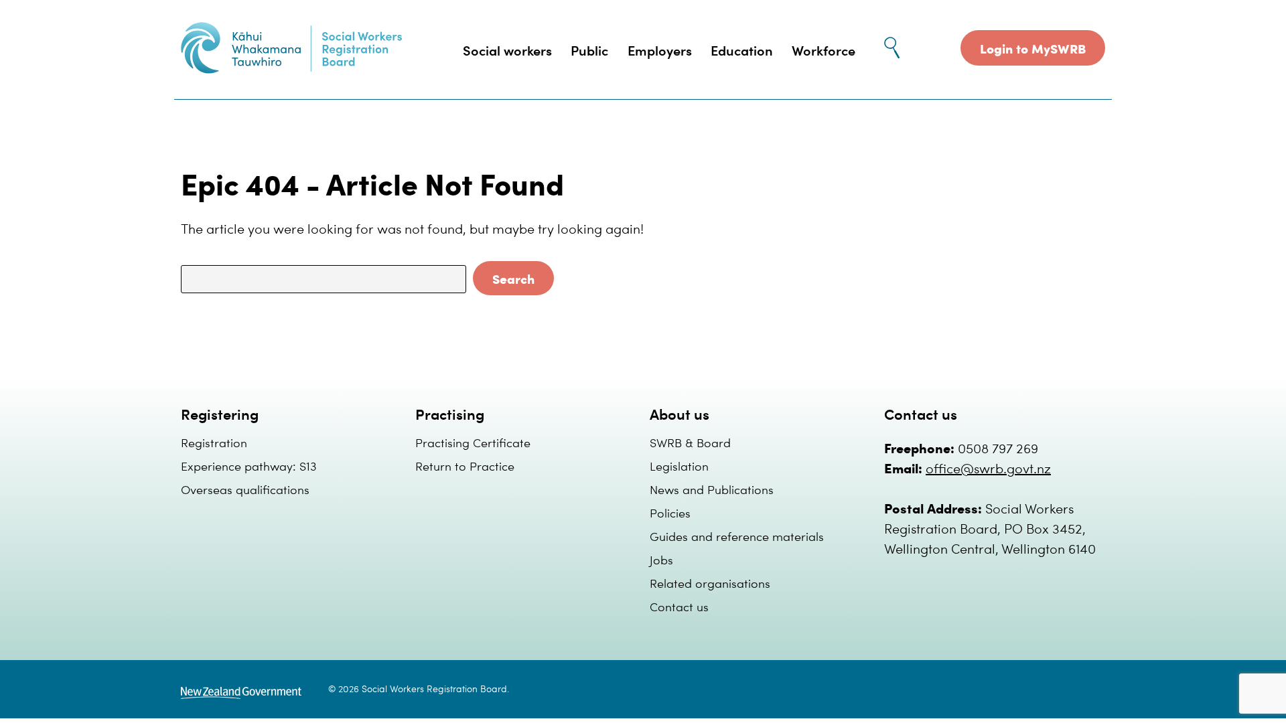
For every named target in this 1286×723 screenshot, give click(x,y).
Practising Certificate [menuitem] (472, 442)
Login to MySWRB (1033, 48)
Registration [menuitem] (214, 442)
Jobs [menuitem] (661, 559)
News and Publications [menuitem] (712, 489)
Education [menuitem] (742, 50)
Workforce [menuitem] (823, 50)
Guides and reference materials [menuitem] (737, 536)
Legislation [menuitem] (679, 465)
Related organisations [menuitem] (710, 582)
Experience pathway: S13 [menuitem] (249, 465)
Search (513, 278)
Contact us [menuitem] (679, 606)
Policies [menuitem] (670, 512)
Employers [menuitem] (660, 50)
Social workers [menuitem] (507, 50)
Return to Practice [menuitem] (464, 465)
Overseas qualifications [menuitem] (245, 489)
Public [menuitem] (589, 50)
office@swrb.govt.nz (988, 468)
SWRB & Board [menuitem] (690, 442)
